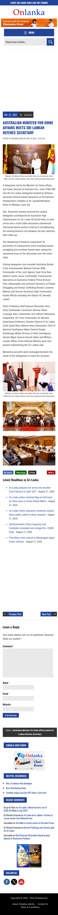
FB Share (8, 472)
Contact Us (43, 904)
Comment (28, 114)
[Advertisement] (29, 79)
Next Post (46, 614)
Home (8, 730)
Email (6, 693)
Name (6, 683)
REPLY (51, 472)
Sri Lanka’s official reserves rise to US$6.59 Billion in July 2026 (25, 809)
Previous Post (15, 614)
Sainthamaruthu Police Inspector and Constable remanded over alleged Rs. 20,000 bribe (31, 528)
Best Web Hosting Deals (16, 788)
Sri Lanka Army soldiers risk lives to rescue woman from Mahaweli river (28, 816)
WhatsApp (20, 472)
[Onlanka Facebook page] (7, 880)
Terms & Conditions (30, 907)
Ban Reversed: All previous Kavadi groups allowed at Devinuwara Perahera (27, 836)
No (21, 114)
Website (7, 704)
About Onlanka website (24, 904)
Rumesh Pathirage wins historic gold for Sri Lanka (29, 829)
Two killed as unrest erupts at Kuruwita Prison (35, 823)
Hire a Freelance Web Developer (19, 783)
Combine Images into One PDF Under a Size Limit (26, 792)
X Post (32, 472)
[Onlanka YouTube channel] (21, 880)
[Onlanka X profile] (14, 880)
